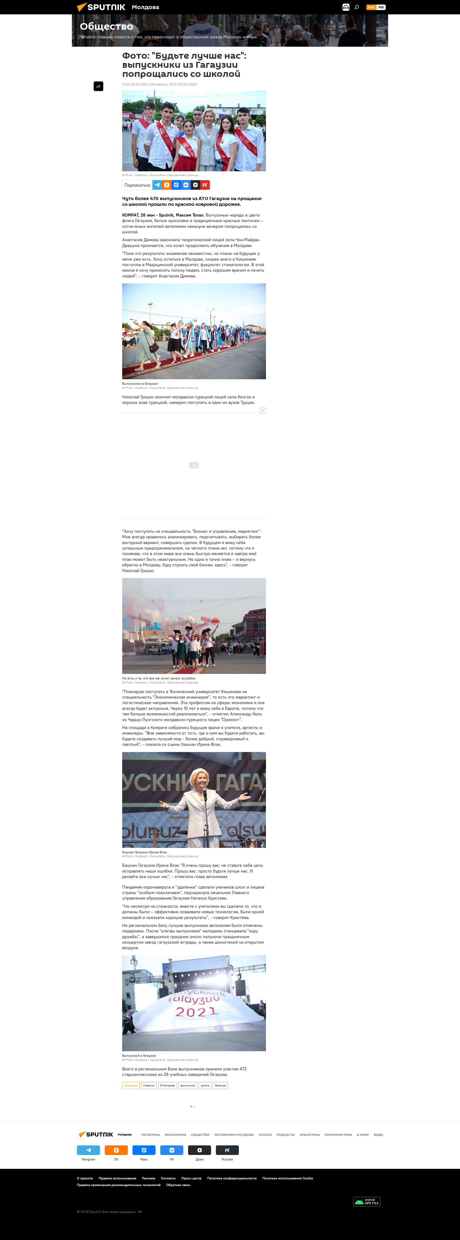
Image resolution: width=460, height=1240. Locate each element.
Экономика (175, 1134)
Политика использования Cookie (287, 1178)
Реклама (148, 1178)
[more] (98, 86)
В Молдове (167, 1085)
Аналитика (310, 1134)
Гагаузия (220, 1085)
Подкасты (285, 1134)
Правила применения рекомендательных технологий (119, 1185)
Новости (149, 1085)
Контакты (168, 1178)
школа (205, 1085)
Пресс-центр (191, 1178)
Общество (131, 1085)
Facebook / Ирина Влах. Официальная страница (166, 175)
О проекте (85, 1178)
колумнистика (338, 1134)
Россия (265, 1134)
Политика (150, 1134)
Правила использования (117, 1178)
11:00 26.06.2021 (135, 84)
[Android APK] (367, 1202)
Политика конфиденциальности (232, 1178)
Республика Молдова (234, 1134)
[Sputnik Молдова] (103, 13)
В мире (363, 1134)
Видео (379, 1134)
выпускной (187, 1085)
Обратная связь (178, 1185)
